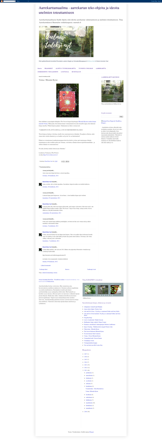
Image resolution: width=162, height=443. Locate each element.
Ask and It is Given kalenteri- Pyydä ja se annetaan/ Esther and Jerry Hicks (102, 314)
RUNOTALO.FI (76, 72)
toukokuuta (89, 397)
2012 (85, 367)
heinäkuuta (89, 386)
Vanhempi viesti (91, 269)
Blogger (91, 432)
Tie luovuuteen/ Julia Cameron (92, 333)
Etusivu (40, 68)
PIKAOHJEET (49, 68)
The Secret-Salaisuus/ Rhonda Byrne (94, 331)
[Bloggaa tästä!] (63, 161)
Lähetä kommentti (46, 265)
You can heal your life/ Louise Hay (93, 345)
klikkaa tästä (91, 61)
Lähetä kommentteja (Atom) (49, 272)
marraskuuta (89, 375)
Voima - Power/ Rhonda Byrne (92, 336)
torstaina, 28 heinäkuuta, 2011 (51, 175)
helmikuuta (89, 405)
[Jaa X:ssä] (65, 161)
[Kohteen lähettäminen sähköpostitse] (62, 161)
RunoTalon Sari (47, 182)
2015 (85, 359)
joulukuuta (89, 373)
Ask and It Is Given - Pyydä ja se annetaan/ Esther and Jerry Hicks (101, 311)
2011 (85, 370)
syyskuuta (89, 381)
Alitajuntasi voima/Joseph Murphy (93, 307)
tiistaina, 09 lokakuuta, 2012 (50, 261)
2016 (85, 356)
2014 (85, 362)
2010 (85, 411)
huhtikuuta (89, 400)
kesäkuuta (89, 394)
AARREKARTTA (101, 68)
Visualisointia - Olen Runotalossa (94, 389)
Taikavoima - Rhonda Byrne (91, 329)
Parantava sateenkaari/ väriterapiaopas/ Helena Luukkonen (99, 324)
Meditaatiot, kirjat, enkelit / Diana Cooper (95, 322)
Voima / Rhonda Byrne (92, 391)
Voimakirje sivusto (89, 340)
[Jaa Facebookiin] (67, 161)
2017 (85, 354)
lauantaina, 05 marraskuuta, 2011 (51, 198)
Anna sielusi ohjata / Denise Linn (93, 309)
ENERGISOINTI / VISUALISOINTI (48, 72)
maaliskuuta (89, 403)
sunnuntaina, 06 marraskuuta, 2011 (52, 213)
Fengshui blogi (88, 317)
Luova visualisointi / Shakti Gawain (93, 320)
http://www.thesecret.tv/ (50, 155)
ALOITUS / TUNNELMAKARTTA (66, 68)
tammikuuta (89, 408)
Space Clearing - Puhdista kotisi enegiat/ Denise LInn (98, 327)
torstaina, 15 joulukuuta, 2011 (50, 226)
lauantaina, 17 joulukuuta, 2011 (51, 241)
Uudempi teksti (43, 269)
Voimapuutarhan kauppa (90, 343)
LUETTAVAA (65, 72)
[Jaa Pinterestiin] (68, 161)
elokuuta (88, 383)
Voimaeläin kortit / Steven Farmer (93, 338)
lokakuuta (89, 378)
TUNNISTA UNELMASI (86, 68)
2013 (85, 365)
